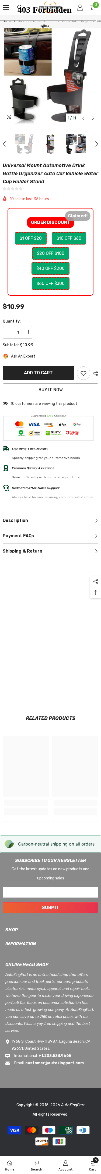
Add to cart (38, 372)
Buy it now (51, 389)
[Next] (93, 118)
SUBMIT (50, 907)
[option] (25, 144)
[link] (26, 803)
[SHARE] (94, 373)
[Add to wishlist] (83, 373)
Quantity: (12, 321)
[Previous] (83, 118)
